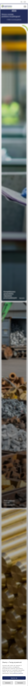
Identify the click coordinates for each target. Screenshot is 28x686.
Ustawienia (7, 682)
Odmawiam (20, 682)
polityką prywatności (18, 673)
